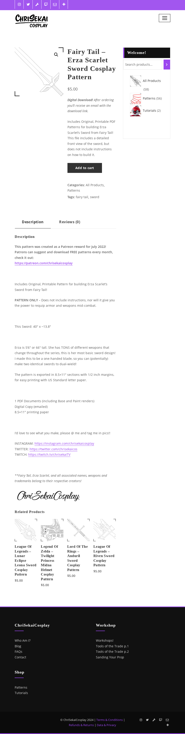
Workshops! (104, 640)
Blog (18, 646)
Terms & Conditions (109, 720)
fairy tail (82, 197)
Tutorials (21, 693)
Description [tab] (33, 221)
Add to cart (84, 168)
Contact (20, 657)
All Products (95, 185)
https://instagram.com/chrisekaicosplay (64, 443)
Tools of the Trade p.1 (112, 646)
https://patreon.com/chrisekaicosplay (44, 263)
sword (94, 197)
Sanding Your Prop (110, 657)
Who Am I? (22, 640)
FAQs (18, 651)
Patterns (73, 190)
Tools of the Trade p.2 (112, 651)
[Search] (167, 65)
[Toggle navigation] (164, 18)
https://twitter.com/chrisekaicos (53, 449)
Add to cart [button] (18, 580)
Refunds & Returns (81, 725)
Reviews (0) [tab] (69, 221)
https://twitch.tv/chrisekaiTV (49, 454)
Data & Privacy (106, 725)
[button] (56, 55)
